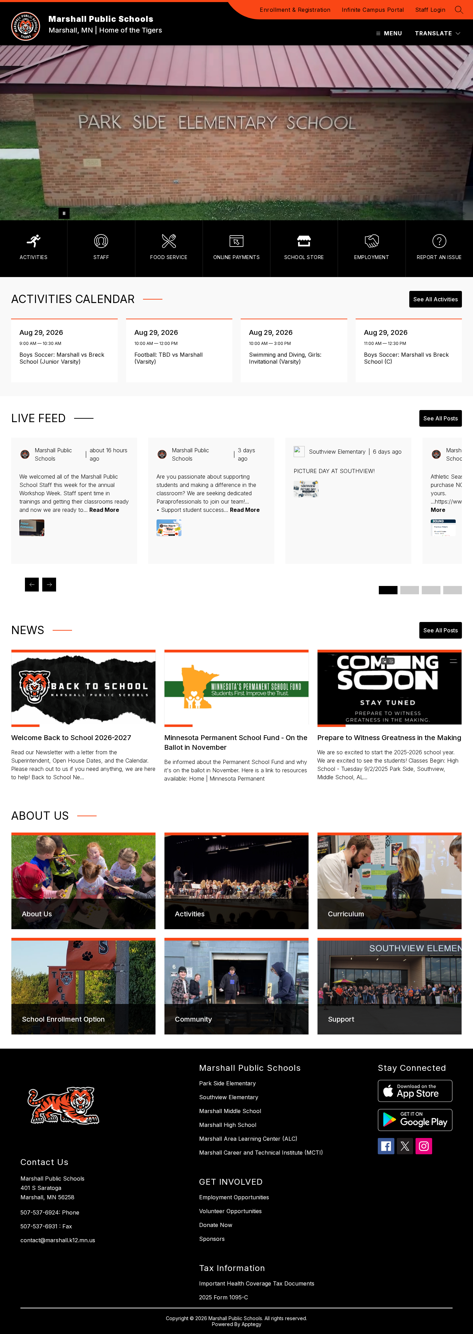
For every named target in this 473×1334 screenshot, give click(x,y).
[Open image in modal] (31, 527)
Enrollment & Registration (295, 9)
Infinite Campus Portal (373, 9)
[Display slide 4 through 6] (409, 590)
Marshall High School (227, 1124)
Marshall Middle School (230, 1111)
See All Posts (440, 418)
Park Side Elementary (227, 1083)
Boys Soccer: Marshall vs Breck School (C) (406, 358)
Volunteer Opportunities (230, 1211)
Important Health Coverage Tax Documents (256, 1283)
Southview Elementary (228, 1097)
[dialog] (83, 881)
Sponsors (212, 1238)
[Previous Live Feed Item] (32, 585)
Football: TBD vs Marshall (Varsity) (168, 358)
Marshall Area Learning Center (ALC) (248, 1138)
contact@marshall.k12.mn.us (57, 1240)
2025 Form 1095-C (223, 1297)
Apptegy (251, 1324)
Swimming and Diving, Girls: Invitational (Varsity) (285, 358)
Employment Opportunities (234, 1197)
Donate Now (215, 1224)
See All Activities (435, 299)
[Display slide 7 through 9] (431, 590)
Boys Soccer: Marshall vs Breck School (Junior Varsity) (61, 358)
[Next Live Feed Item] (49, 585)
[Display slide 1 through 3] (388, 590)
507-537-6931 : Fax (46, 1226)
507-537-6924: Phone (49, 1212)
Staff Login (430, 9)
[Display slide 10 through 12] (452, 590)
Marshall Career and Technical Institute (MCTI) (261, 1152)
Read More (104, 509)
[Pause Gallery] (64, 213)
